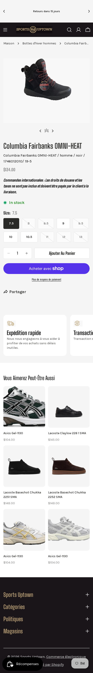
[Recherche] (69, 29)
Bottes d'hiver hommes (39, 43)
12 (66, 238)
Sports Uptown (32, 657)
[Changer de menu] (5, 29)
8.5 (49, 225)
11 (50, 238)
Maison (8, 43)
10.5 (29, 237)
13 (83, 238)
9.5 (83, 225)
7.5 (11, 223)
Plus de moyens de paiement (46, 279)
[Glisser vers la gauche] (40, 131)
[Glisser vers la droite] (52, 131)
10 (10, 237)
